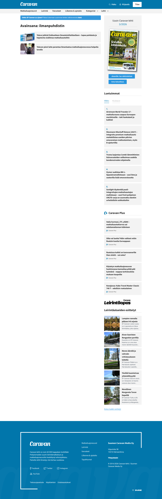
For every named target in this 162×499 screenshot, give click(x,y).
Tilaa (137, 4)
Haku (113, 4)
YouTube (36, 474)
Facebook (35, 468)
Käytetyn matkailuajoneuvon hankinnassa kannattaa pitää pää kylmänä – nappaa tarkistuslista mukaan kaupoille (120, 270)
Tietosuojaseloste (37, 482)
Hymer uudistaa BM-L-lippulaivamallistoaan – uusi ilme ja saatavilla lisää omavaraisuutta (121, 175)
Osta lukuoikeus (117, 82)
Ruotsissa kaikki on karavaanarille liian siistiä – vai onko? (121, 253)
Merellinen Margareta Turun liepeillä (129, 392)
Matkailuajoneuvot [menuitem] (28, 11)
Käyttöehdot (51, 482)
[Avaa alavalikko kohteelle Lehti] (107, 11)
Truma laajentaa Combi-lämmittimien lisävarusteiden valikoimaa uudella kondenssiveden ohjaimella (122, 157)
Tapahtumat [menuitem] (87, 459)
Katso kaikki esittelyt (112, 409)
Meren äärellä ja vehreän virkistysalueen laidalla (129, 355)
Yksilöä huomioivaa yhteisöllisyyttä (130, 374)
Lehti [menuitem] (103, 11)
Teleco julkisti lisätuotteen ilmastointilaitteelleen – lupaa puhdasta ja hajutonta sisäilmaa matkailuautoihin (67, 36)
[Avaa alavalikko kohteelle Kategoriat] (97, 11)
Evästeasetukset (64, 482)
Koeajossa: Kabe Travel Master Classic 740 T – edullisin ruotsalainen (122, 287)
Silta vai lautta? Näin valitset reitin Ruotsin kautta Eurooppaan (121, 239)
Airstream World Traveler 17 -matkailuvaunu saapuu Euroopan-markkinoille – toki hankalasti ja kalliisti (121, 115)
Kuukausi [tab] (116, 100)
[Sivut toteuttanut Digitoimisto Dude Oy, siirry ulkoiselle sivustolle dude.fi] (137, 490)
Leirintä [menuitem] (44, 11)
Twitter (49, 468)
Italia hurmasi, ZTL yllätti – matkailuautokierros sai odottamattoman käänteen (118, 224)
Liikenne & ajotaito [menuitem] (73, 11)
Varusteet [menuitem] (56, 11)
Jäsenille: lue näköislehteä (121, 76)
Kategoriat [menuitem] (90, 11)
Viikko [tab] (106, 100)
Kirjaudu (125, 4)
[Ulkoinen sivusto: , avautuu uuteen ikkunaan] (123, 50)
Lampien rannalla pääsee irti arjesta (130, 320)
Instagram (64, 468)
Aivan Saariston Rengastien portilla (130, 336)
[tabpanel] (123, 155)
